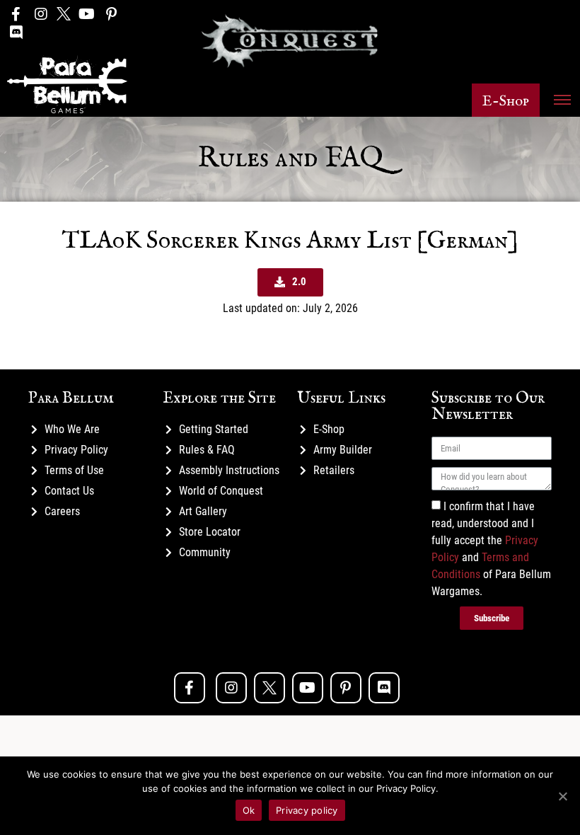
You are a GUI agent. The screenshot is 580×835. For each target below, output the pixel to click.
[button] (506, 100)
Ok (249, 810)
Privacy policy (307, 810)
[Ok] (562, 796)
